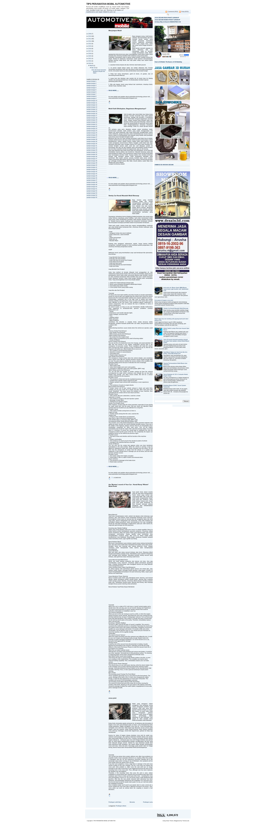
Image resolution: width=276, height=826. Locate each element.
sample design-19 (92, 120)
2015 (90, 46)
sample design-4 (91, 87)
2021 (90, 58)
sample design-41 (92, 167)
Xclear (167, 820)
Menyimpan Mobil (115, 30)
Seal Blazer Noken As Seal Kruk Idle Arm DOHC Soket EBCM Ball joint (175, 352)
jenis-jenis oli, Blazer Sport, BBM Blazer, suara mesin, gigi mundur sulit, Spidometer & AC (175, 289)
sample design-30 (92, 143)
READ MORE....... (114, 90)
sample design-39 (92, 163)
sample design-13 (92, 107)
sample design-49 (92, 184)
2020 (90, 56)
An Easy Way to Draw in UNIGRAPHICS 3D (168, 22)
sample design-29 (92, 141)
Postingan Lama (148, 802)
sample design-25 (92, 133)
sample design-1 (91, 81)
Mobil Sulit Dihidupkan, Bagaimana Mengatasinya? (127, 108)
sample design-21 (92, 124)
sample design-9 (91, 98)
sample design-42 (92, 169)
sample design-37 (92, 158)
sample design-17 (92, 115)
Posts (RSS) (185, 11)
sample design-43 (92, 171)
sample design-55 (92, 197)
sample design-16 (92, 113)
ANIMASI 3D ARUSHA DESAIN (164, 164)
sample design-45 (92, 176)
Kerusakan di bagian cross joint (164, 300)
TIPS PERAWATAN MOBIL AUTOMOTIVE (108, 3)
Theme (171, 820)
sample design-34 (92, 152)
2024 (90, 63)
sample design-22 (92, 126)
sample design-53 (92, 193)
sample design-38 (92, 161)
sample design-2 (91, 83)
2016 (90, 48)
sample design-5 (91, 90)
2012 (90, 41)
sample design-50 (92, 186)
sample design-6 (91, 92)
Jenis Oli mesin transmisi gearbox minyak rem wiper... (98, 71)
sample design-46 (92, 178)
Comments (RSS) (173, 11)
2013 (90, 43)
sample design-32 (92, 148)
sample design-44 (92, 174)
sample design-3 (91, 85)
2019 (90, 53)
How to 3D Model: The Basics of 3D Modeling (168, 62)
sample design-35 (92, 154)
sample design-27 (92, 137)
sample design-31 (92, 146)
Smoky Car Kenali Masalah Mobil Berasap (124, 195)
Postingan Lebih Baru (115, 802)
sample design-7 (91, 94)
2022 (90, 61)
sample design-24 (92, 131)
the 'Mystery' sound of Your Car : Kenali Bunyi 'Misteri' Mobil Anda (128, 485)
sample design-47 (92, 180)
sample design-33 (92, 150)
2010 (90, 36)
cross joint (112, 698)
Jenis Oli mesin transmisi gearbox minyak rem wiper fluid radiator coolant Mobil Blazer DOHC (176, 341)
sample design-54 (92, 195)
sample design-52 (92, 191)
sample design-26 (92, 135)
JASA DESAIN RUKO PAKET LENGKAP (167, 17)
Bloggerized (177, 820)
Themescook (185, 820)
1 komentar (117, 477)
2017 (90, 51)
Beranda (132, 802)
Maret (91, 65)
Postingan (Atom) (121, 806)
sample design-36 (92, 156)
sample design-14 (92, 109)
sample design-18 (92, 118)
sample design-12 (92, 105)
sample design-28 (92, 139)
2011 (90, 38)
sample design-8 (91, 96)
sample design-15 (92, 111)
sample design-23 (92, 128)
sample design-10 (92, 100)
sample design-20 (92, 122)
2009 (90, 34)
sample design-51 (92, 189)
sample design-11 (92, 103)
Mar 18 (93, 67)
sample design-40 (92, 165)
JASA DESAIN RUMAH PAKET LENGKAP (167, 20)
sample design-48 (92, 182)
